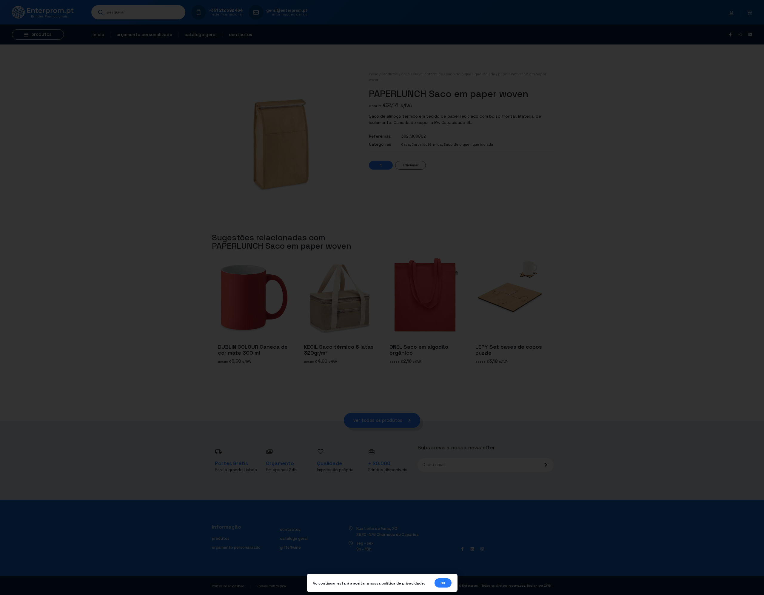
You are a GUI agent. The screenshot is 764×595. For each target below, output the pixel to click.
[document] (382, 297)
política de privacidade (402, 583)
